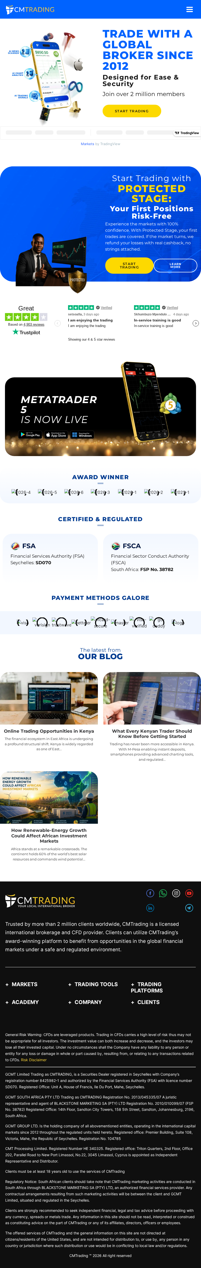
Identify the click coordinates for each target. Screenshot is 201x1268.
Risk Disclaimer (34, 1060)
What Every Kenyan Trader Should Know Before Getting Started (152, 733)
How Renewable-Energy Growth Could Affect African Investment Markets (49, 836)
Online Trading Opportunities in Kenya (49, 731)
